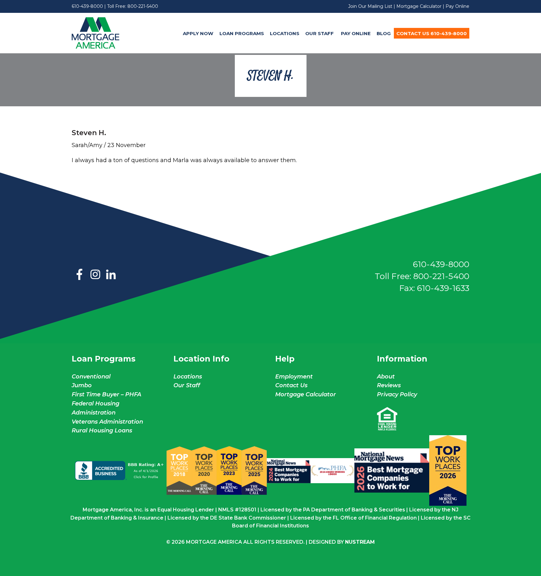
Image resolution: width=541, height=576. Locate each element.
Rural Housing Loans (102, 430)
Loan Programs (241, 33)
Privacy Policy (397, 394)
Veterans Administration (107, 421)
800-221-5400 (142, 6)
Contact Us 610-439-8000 (431, 33)
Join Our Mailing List (370, 6)
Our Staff (320, 33)
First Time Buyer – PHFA (106, 394)
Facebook (79, 275)
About (386, 376)
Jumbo (82, 385)
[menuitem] (198, 33)
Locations (284, 33)
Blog (384, 33)
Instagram (95, 275)
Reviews (389, 385)
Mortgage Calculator (418, 6)
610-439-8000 (87, 6)
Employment (294, 376)
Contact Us (291, 385)
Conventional (91, 376)
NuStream (360, 542)
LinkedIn (111, 275)
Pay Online (457, 6)
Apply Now (198, 33)
